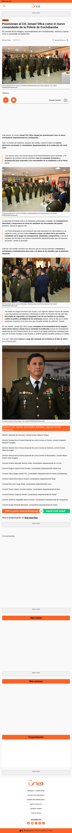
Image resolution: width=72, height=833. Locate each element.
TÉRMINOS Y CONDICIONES (36, 790)
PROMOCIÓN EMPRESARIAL (36, 799)
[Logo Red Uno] (36, 6)
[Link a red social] (28, 823)
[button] (4, 6)
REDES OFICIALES (36, 804)
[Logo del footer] (36, 785)
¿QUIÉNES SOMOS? (36, 808)
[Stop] (13, 100)
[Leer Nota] (6, 100)
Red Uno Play (31, 518)
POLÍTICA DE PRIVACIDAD (36, 795)
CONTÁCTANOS (36, 813)
